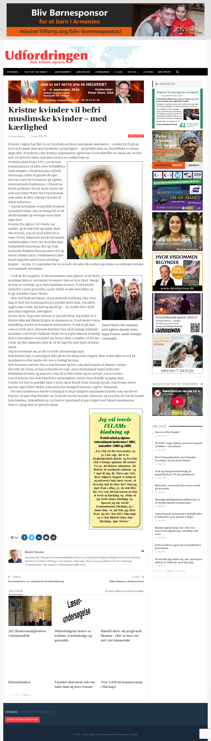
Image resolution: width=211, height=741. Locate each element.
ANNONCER (83, 72)
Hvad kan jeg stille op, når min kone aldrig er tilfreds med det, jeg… (178, 560)
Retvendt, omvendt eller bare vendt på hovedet (177, 487)
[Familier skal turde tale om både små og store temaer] (76, 662)
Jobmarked (102, 72)
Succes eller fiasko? (167, 432)
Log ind (148, 72)
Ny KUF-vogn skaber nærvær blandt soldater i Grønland (178, 444)
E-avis (119, 72)
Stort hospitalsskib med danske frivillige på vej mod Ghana (175, 459)
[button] (177, 73)
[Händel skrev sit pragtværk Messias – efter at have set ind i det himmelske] (122, 611)
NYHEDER (12, 72)
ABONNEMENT (63, 72)
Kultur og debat (36, 72)
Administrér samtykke (22, 719)
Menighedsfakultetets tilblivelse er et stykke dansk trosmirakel (177, 501)
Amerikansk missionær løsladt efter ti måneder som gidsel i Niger (178, 515)
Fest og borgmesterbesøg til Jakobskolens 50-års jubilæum (174, 473)
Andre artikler (136, 136)
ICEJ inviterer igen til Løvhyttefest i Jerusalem (178, 546)
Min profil (164, 72)
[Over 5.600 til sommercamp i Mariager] (122, 662)
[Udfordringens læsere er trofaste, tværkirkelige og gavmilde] (76, 611)
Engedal (133, 734)
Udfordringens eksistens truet (126, 581)
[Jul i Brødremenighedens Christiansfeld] (30, 611)
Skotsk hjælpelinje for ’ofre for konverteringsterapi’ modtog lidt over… (176, 531)
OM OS (132, 72)
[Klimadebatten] (30, 662)
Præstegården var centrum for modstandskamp (36, 581)
